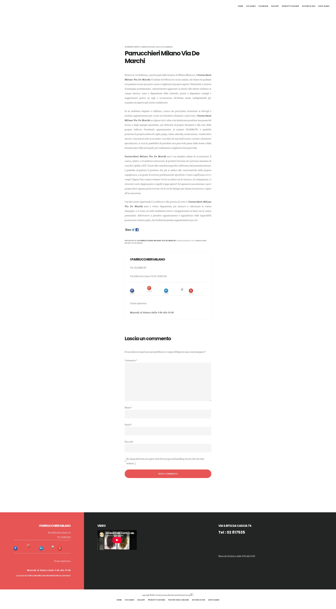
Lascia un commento (164, 47)
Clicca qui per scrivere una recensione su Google (43, 575)
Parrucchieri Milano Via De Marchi (158, 240)
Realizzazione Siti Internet (167, 595)
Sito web (129, 441)
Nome (128, 407)
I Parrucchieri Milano (25, 5)
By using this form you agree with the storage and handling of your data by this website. (165, 461)
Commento (131, 360)
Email (128, 424)
